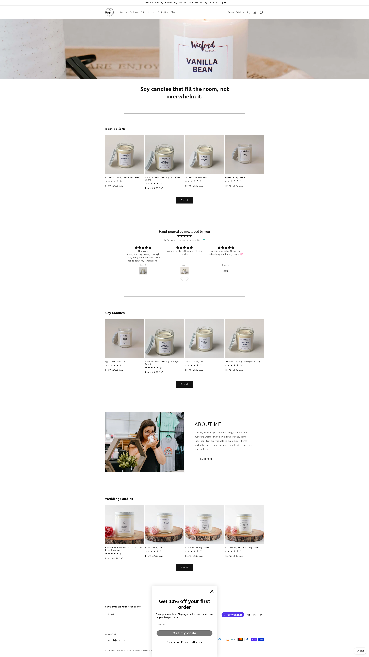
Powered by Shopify (133, 650)
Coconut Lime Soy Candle (196, 177)
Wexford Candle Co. (118, 650)
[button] (123, 12)
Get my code (184, 633)
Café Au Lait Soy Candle (195, 362)
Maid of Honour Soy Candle (197, 547)
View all (185, 200)
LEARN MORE (205, 459)
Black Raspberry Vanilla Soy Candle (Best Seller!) (162, 178)
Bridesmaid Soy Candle (155, 547)
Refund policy (148, 650)
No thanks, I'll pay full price (184, 642)
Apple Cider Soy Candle (235, 177)
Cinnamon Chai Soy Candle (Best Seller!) (122, 177)
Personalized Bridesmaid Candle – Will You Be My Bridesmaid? (123, 548)
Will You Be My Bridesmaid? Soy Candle (242, 547)
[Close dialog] (211, 591)
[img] (184, 236)
